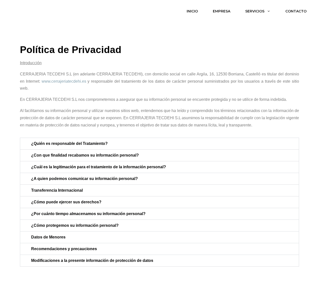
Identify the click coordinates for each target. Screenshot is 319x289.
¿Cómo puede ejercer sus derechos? (66, 202)
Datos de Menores (48, 237)
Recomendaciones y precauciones (64, 249)
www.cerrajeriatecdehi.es (64, 81)
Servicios (254, 11)
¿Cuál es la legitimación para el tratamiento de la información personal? (98, 167)
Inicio (192, 11)
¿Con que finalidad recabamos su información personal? (85, 155)
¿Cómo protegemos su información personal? (75, 225)
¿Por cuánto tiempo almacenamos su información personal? (88, 214)
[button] (159, 143)
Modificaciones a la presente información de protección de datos (92, 260)
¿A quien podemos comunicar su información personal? (84, 178)
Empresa (221, 11)
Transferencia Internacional (57, 190)
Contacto (296, 11)
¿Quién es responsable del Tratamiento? (69, 143)
